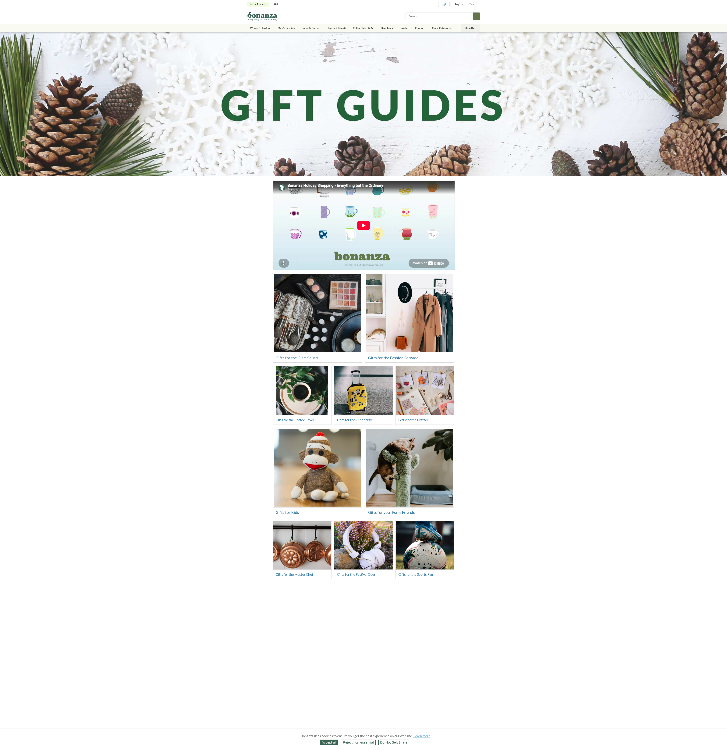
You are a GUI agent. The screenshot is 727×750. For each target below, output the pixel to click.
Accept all (329, 742)
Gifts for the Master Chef (294, 574)
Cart (471, 4)
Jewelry (404, 28)
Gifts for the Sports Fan (415, 574)
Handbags (387, 28)
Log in (444, 4)
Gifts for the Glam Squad (297, 357)
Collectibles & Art (363, 28)
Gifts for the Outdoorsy (354, 420)
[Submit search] (476, 16)
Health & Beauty (336, 28)
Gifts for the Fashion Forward (393, 357)
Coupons (420, 28)
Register (459, 4)
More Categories (442, 28)
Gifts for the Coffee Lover (295, 420)
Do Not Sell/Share (393, 742)
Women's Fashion (260, 28)
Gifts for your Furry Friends (391, 512)
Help (276, 4)
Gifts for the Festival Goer (356, 574)
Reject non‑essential (358, 742)
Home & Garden (310, 28)
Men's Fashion (286, 28)
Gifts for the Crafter (413, 420)
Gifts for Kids (287, 512)
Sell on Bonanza (258, 4)
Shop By (469, 28)
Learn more (421, 736)
